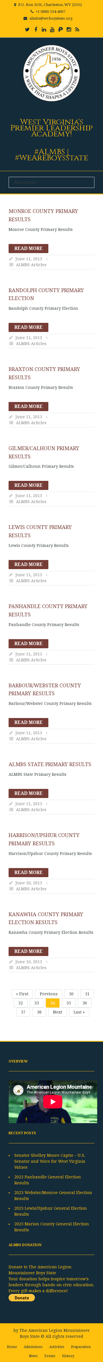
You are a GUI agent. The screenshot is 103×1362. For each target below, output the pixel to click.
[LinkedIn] (44, 29)
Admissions (33, 1347)
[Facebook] (35, 29)
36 (84, 1003)
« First (22, 994)
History (68, 1356)
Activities (56, 1347)
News (33, 1356)
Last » (79, 1012)
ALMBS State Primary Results (50, 764)
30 (71, 994)
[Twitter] (27, 29)
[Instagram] (69, 29)
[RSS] (77, 29)
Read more (28, 248)
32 (20, 1003)
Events (49, 1356)
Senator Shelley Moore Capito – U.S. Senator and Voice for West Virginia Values (49, 1161)
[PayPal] (60, 29)
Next (57, 1012)
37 (23, 1012)
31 (87, 994)
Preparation (81, 1347)
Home (12, 1347)
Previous (49, 994)
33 (36, 1003)
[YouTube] (52, 29)
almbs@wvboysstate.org (51, 18)
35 (68, 1003)
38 (39, 1012)
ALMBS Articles (31, 264)
